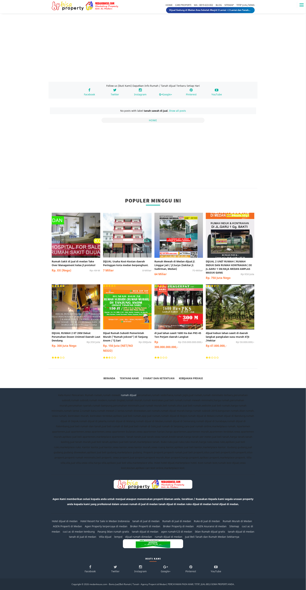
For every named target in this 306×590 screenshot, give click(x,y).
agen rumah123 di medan (176, 531)
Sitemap (234, 526)
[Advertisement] (153, 51)
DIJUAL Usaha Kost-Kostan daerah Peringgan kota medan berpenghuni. (127, 266)
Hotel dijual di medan (65, 521)
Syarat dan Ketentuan (158, 378)
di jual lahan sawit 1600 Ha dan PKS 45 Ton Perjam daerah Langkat (178, 340)
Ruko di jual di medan (207, 521)
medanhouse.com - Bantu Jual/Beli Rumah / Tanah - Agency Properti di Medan (127, 584)
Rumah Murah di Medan (237, 521)
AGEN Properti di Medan (67, 526)
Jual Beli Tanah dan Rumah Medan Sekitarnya (212, 536)
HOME (169, 5)
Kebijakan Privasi (191, 378)
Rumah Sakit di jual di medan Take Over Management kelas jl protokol (76, 266)
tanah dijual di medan (145, 531)
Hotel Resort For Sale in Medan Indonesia (105, 521)
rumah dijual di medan (168, 536)
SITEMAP (229, 5)
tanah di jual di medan (146, 521)
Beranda (109, 378)
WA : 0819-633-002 (203, 5)
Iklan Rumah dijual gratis (210, 531)
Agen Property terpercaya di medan (106, 526)
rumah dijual (128, 395)
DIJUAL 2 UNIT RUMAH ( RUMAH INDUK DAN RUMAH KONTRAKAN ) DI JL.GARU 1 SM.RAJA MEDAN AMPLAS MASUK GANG (230, 270)
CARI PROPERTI (183, 5)
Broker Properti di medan (145, 526)
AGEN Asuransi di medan (211, 526)
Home (153, 120)
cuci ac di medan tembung (79, 531)
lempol (118, 536)
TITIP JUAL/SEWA (245, 5)
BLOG (219, 5)
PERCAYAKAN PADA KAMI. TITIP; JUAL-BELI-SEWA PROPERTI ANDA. (201, 584)
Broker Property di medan (178, 526)
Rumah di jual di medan (176, 521)
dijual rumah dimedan (138, 536)
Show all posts (177, 110)
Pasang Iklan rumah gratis (113, 531)
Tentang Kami (129, 378)
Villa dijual (105, 536)
